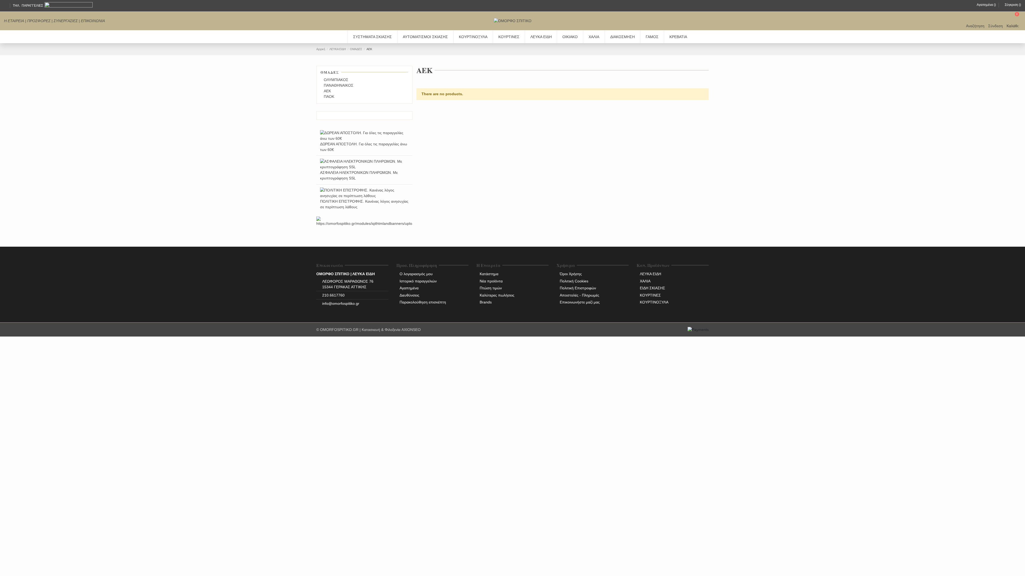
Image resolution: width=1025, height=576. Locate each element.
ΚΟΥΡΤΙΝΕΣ (650, 295)
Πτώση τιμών (491, 288)
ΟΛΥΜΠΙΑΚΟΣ (336, 80)
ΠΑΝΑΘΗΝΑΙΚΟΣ (338, 85)
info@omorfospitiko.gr (340, 303)
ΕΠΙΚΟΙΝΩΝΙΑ (93, 21)
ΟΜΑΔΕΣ (330, 72)
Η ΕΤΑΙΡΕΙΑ (14, 21)
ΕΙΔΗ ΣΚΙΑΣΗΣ (652, 288)
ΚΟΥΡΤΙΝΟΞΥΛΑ (654, 302)
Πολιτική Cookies (574, 281)
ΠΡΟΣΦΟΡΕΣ (38, 21)
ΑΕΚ (327, 91)
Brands (486, 302)
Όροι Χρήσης (571, 274)
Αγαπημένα (409, 288)
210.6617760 (333, 295)
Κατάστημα (489, 274)
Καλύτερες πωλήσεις (497, 295)
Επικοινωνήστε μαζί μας (580, 302)
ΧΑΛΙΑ (645, 281)
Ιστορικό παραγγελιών (418, 281)
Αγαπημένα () (986, 5)
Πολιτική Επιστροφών (578, 288)
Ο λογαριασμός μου (416, 274)
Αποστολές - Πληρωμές (579, 295)
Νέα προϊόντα (491, 281)
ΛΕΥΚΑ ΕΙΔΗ (650, 274)
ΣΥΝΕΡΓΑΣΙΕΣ (66, 21)
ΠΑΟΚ (329, 96)
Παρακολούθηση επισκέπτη (423, 302)
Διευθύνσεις (409, 295)
